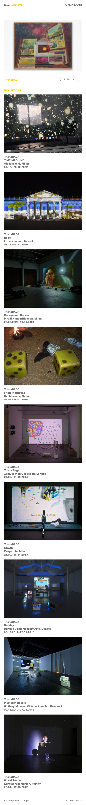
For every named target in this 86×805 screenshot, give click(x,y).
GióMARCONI (73, 5)
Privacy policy (11, 800)
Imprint (27, 800)
